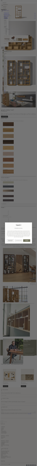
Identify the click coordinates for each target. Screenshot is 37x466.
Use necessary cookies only (10, 240)
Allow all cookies (26, 240)
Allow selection (18, 240)
